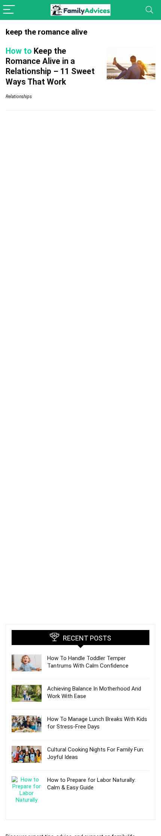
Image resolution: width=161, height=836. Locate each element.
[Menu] (9, 10)
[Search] (149, 10)
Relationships (19, 96)
